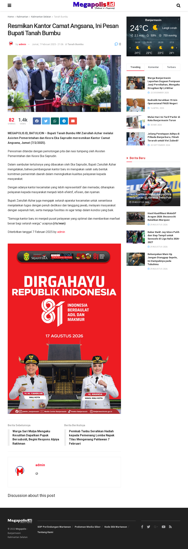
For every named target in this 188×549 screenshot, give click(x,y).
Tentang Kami (45, 532)
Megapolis (21, 529)
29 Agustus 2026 (140, 202)
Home (11, 16)
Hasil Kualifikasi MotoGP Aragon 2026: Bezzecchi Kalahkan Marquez (162, 216)
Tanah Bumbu (61, 16)
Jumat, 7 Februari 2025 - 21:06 (47, 44)
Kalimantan (22, 16)
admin (22, 44)
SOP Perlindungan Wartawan (54, 526)
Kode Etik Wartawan (115, 526)
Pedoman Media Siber (88, 526)
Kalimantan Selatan (41, 16)
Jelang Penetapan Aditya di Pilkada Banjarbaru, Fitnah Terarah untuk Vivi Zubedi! (164, 137)
